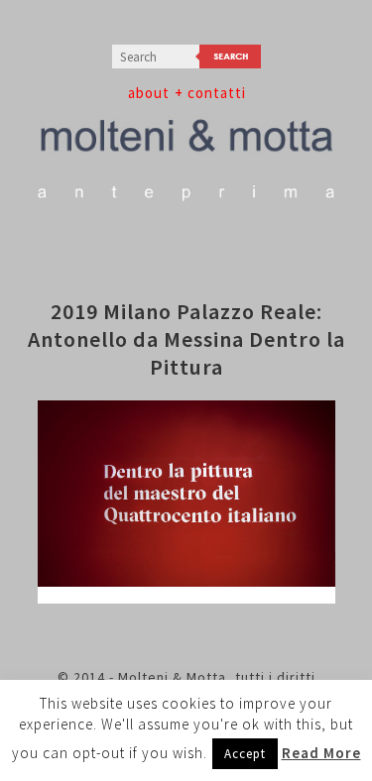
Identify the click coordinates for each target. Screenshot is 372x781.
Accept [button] (245, 753)
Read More (321, 752)
